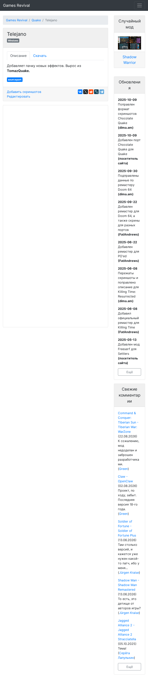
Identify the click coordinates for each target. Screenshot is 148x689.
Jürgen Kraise (129, 572)
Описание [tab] (18, 56)
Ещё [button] (129, 372)
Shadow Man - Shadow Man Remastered (128, 584)
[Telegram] (101, 91)
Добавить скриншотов (24, 92)
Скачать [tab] (40, 56)
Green (123, 469)
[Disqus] (55, 162)
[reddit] (91, 91)
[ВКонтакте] (80, 91)
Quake (36, 20)
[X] (85, 91)
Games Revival (16, 5)
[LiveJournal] (96, 91)
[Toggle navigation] (139, 5)
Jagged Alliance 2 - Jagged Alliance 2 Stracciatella (127, 630)
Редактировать (18, 96)
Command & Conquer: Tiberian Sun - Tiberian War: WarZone (128, 422)
